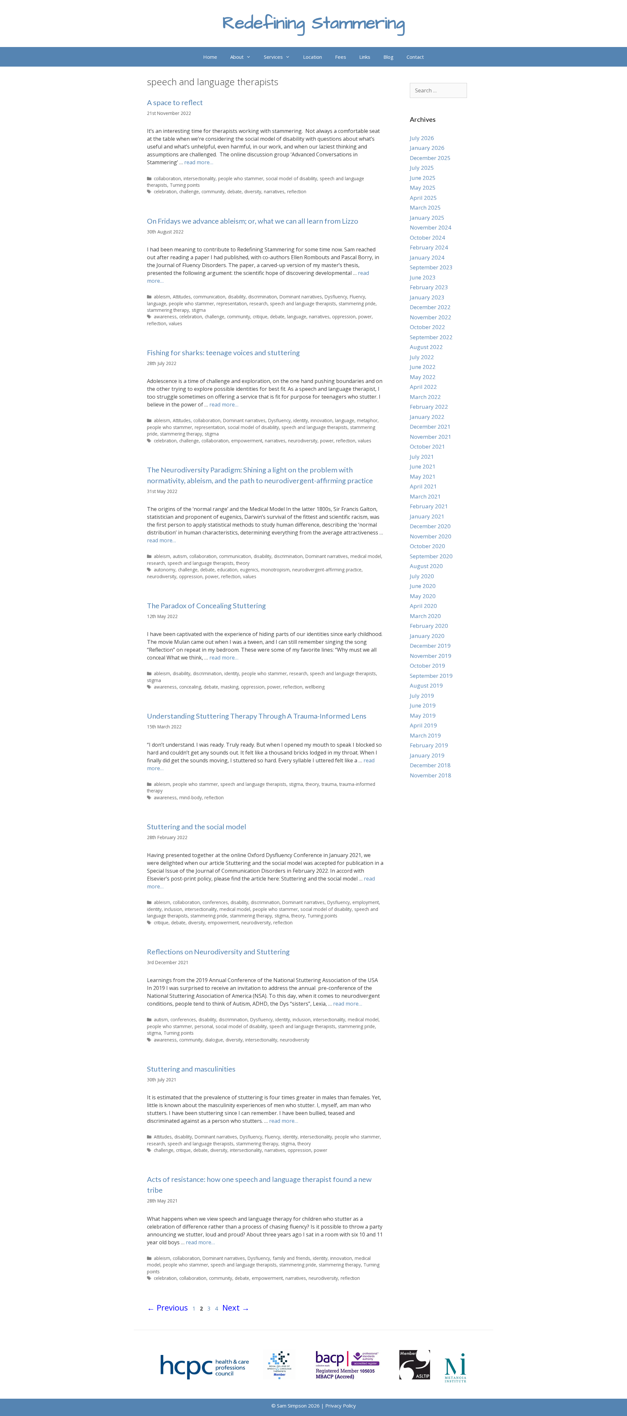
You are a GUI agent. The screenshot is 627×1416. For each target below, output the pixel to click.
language (156, 303)
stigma (199, 310)
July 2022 (422, 357)
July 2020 (422, 576)
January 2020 (427, 636)
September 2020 (431, 556)
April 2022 (423, 386)
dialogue (214, 1040)
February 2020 (429, 625)
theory (242, 563)
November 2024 (430, 227)
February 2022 (429, 406)
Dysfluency (336, 297)
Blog (388, 57)
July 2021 (422, 456)
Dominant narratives (301, 297)
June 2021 (423, 466)
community (213, 191)
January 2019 (427, 755)
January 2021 (427, 516)
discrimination (262, 297)
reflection (296, 191)
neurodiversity (302, 441)
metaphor (367, 420)
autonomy (164, 569)
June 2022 (423, 367)
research (258, 303)
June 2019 (423, 705)
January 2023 (427, 297)
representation (232, 303)
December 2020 (430, 526)
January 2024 (427, 257)
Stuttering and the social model (196, 826)
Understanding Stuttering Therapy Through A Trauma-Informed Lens (256, 715)
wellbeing (315, 687)
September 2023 (431, 267)
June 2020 (423, 586)
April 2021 (423, 486)
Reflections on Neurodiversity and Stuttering (218, 951)
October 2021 (427, 446)
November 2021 (430, 436)
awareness (165, 316)
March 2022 (425, 397)
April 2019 (423, 725)
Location (312, 57)
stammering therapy (168, 310)
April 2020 (423, 606)
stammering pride (357, 303)
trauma (329, 784)
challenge (189, 191)
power (365, 316)
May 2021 (423, 476)
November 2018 (430, 775)
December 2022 (430, 307)
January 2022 (427, 417)
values (175, 323)
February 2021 (429, 506)
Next (235, 1307)
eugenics (249, 569)
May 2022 (423, 377)
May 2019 (423, 715)
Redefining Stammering (313, 23)
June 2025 (423, 178)
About (237, 57)
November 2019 (430, 656)
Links (364, 57)
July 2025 (422, 167)
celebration (165, 191)
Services (273, 57)
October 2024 (427, 237)
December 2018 (430, 765)
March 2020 (425, 616)
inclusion (173, 909)
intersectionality (200, 178)
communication (209, 297)
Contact (415, 57)
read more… (198, 162)
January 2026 (427, 147)
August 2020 (426, 566)
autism (180, 556)
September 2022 (431, 337)
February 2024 (429, 247)
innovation (321, 420)
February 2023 (429, 287)
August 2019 (426, 685)
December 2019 (430, 645)
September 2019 (431, 675)
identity (300, 420)
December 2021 (430, 426)
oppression (344, 316)
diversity (252, 191)
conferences (215, 902)
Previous (167, 1307)
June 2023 (423, 277)
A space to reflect (175, 102)
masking (229, 687)
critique (260, 316)
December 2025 (430, 158)
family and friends (291, 1258)
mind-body (190, 797)
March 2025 (425, 207)
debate (234, 191)
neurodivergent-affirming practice (327, 569)
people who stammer (240, 178)
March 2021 (425, 496)
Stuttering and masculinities (191, 1068)
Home (210, 57)
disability (237, 297)
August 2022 (426, 347)
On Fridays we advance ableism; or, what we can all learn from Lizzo (252, 220)
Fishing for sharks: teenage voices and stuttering (223, 352)
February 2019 (429, 745)
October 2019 (427, 665)
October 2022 (427, 327)
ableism (162, 297)
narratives (274, 191)
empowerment (246, 441)
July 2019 (422, 695)
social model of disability (291, 178)
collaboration (167, 178)
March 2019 (425, 735)
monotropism (275, 569)
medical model (365, 556)
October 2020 (427, 546)
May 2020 (423, 596)
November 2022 (430, 317)
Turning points (185, 185)
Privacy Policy (340, 1405)
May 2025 (423, 187)
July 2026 (422, 138)
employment (365, 902)
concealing (190, 687)
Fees (340, 57)
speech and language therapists (303, 303)
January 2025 (427, 217)
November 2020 (430, 536)
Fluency (357, 297)
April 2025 (423, 197)
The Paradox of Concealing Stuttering (206, 605)
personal (204, 1026)
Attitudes (182, 297)
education (227, 569)
